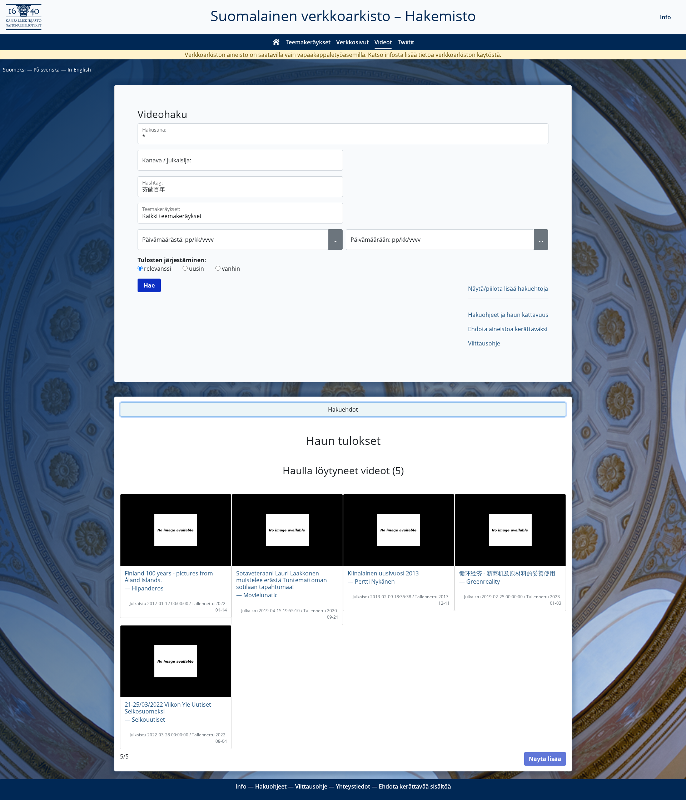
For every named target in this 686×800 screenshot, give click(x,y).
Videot (383, 42)
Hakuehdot (343, 409)
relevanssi (157, 269)
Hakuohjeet (271, 786)
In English (79, 69)
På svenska (47, 69)
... (335, 240)
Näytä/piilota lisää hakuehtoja (508, 289)
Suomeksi (14, 69)
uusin (196, 269)
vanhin (231, 269)
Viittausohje (484, 343)
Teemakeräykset (308, 42)
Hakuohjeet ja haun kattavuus (508, 315)
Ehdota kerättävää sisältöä (415, 786)
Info (665, 17)
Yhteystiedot (353, 786)
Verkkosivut (352, 42)
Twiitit (406, 42)
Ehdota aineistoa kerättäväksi (507, 329)
